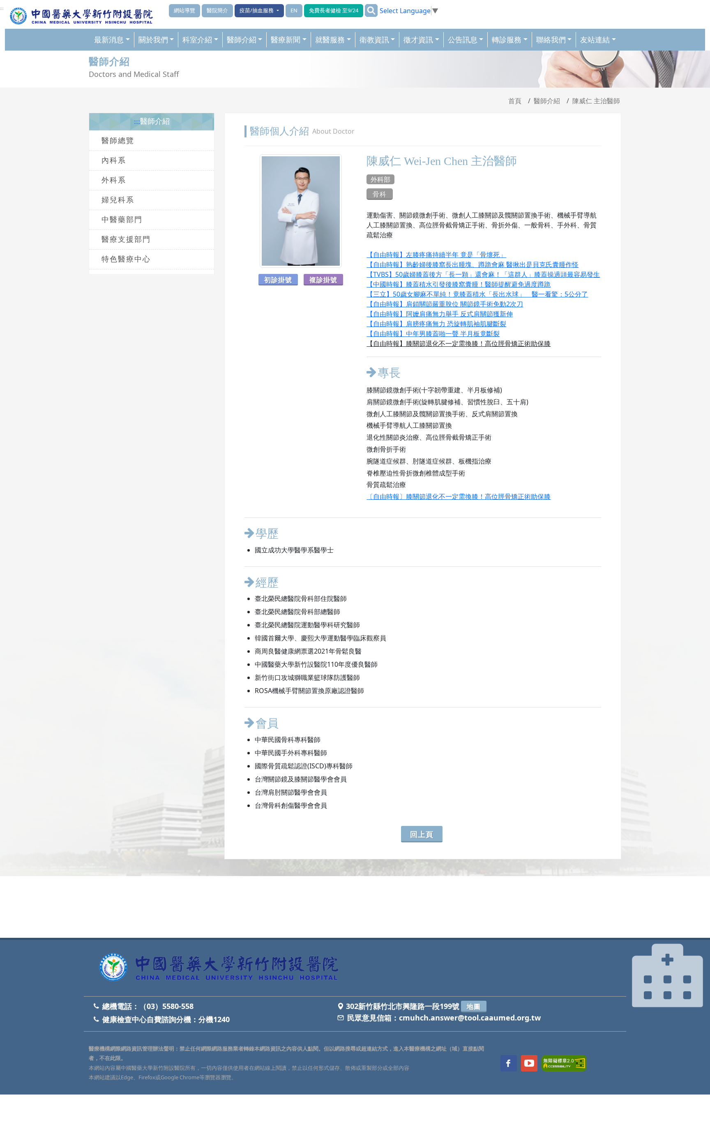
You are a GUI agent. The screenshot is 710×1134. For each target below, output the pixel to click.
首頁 (514, 100)
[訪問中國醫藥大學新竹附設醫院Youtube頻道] (529, 1063)
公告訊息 (462, 39)
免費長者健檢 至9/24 (333, 10)
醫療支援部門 (126, 239)
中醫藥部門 (122, 220)
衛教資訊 (374, 39)
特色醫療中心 (126, 259)
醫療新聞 (285, 39)
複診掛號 (323, 279)
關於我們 (153, 39)
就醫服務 (330, 39)
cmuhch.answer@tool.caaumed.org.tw (470, 1018)
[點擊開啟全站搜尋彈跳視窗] (371, 10)
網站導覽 (184, 10)
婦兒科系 (117, 200)
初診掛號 (278, 279)
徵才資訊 (418, 39)
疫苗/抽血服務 (257, 10)
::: (2, 9)
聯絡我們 (551, 39)
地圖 (474, 1006)
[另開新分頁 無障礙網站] (564, 1062)
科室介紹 (197, 39)
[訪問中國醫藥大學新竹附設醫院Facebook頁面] (508, 1063)
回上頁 (421, 834)
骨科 (380, 194)
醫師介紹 (241, 39)
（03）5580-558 (166, 1006)
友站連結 (595, 39)
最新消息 (109, 39)
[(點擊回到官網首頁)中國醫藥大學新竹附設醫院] (222, 968)
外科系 (113, 180)
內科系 (113, 160)
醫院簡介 (217, 10)
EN (293, 10)
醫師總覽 (117, 141)
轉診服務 (506, 39)
